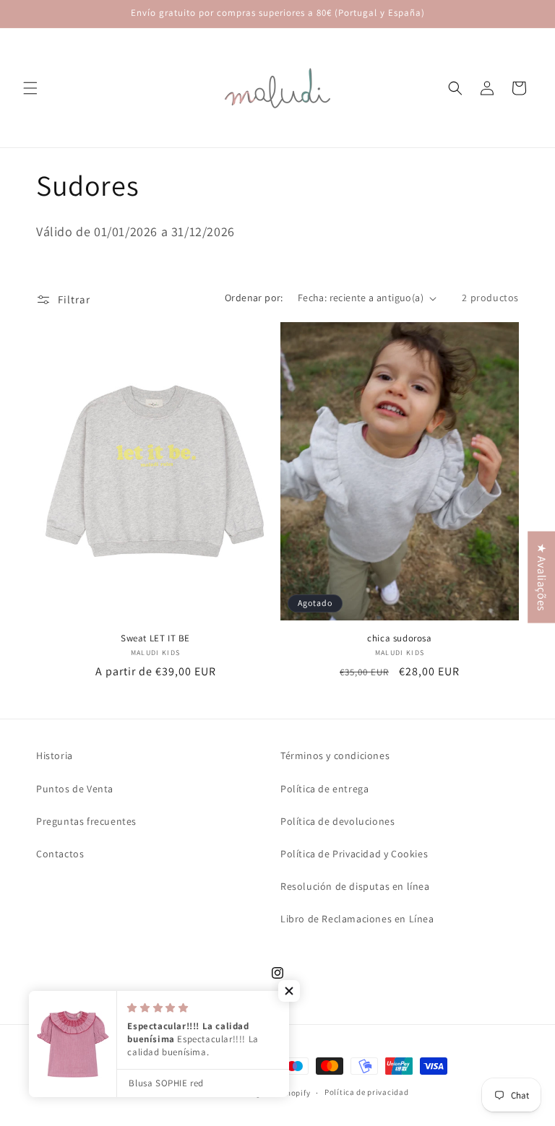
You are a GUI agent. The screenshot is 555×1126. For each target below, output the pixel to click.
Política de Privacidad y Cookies (354, 853)
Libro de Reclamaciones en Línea (357, 918)
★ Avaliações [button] (541, 576)
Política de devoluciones (337, 821)
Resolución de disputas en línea (355, 886)
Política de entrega (324, 788)
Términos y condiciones (335, 755)
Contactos (60, 853)
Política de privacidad (366, 1092)
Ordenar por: (254, 297)
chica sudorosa (399, 638)
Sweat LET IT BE (155, 638)
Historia (54, 755)
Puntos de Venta (74, 788)
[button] (30, 88)
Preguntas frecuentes (86, 821)
